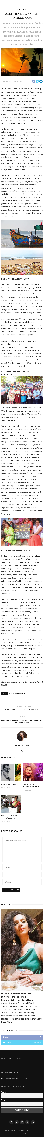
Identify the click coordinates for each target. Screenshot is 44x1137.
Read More (6, 1022)
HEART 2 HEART (22, 9)
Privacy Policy (7, 1078)
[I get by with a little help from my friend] (33, 772)
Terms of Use (21, 1078)
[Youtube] (27, 1122)
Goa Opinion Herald (17, 693)
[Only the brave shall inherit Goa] (22, 62)
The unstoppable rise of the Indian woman (22, 710)
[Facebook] (11, 1122)
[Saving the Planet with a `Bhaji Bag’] (11, 804)
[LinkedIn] (33, 1122)
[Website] (22, 750)
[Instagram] (22, 1122)
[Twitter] (17, 1122)
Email (3, 1100)
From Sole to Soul (9, 784)
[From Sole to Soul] (11, 772)
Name (3, 1092)
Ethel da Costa (7, 81)
